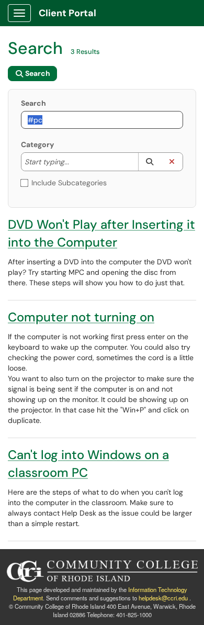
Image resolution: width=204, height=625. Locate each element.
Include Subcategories (69, 182)
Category (37, 144)
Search (33, 103)
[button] (149, 162)
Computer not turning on (81, 317)
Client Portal (67, 13)
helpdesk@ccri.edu (163, 598)
